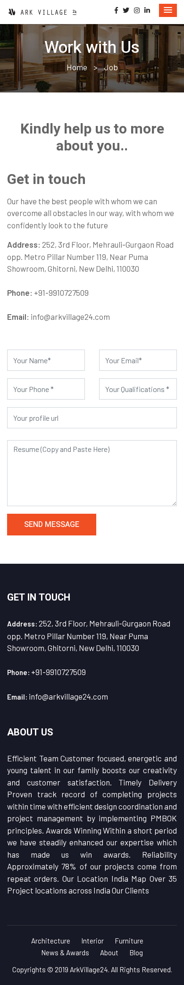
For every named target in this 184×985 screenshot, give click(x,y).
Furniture (129, 940)
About (109, 952)
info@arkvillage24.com (70, 316)
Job (111, 67)
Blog (136, 952)
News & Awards (65, 952)
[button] (168, 10)
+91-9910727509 (61, 292)
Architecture (50, 940)
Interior (92, 940)
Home (77, 67)
